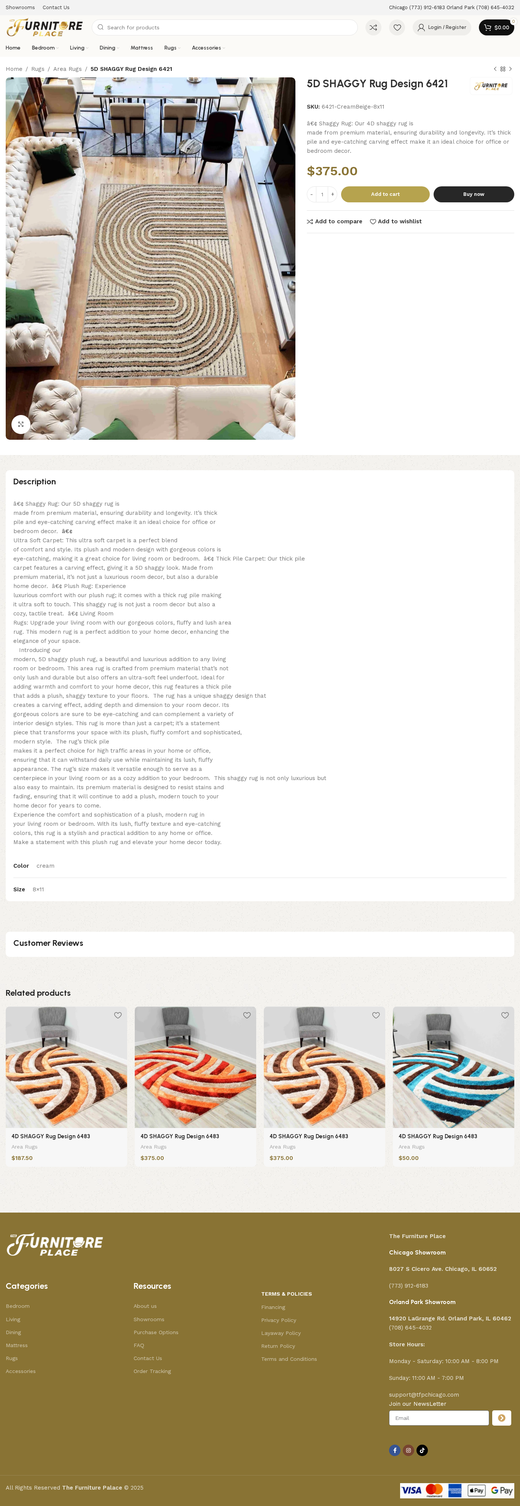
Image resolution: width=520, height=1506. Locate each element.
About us (145, 1306)
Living (13, 1319)
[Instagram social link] (408, 1450)
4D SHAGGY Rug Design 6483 (50, 1136)
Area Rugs (67, 69)
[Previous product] (495, 69)
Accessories (21, 1371)
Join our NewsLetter (418, 1403)
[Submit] (501, 1418)
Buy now (473, 194)
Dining (13, 1332)
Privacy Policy (278, 1320)
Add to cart (385, 194)
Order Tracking (152, 1371)
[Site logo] (45, 27)
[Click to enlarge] (20, 424)
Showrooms (149, 1319)
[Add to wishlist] (117, 1015)
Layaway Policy (281, 1333)
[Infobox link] (451, 8)
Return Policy (278, 1346)
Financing (273, 1307)
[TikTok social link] (422, 1450)
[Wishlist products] (397, 27)
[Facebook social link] (394, 1450)
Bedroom (18, 1306)
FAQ (139, 1345)
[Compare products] (373, 27)
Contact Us (148, 1358)
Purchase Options (156, 1332)
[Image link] (55, 1243)
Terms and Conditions (289, 1359)
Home (14, 69)
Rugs (38, 69)
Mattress (17, 1345)
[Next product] (510, 69)
